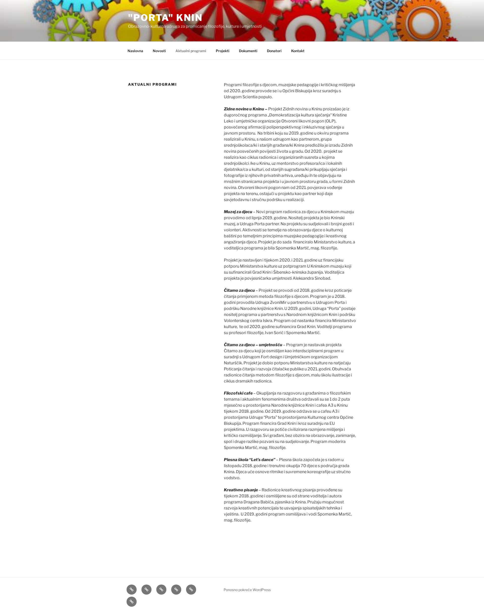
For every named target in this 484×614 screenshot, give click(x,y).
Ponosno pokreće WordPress (247, 590)
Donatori (274, 51)
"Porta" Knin (165, 17)
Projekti (222, 51)
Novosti (159, 51)
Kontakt (298, 51)
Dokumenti (248, 51)
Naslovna (135, 51)
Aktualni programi (190, 51)
